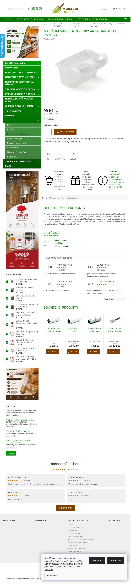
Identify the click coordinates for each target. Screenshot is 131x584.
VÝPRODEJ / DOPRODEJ (18, 161)
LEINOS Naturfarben (15, 63)
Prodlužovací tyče (14, 139)
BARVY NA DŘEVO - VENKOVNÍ (21, 72)
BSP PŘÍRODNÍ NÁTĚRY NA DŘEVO (19, 83)
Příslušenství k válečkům (17, 134)
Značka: (49, 39)
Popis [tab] (44, 198)
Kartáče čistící (13, 148)
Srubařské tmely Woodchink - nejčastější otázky (18, 441)
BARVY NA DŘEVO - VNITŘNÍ (20, 77)
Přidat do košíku (67, 131)
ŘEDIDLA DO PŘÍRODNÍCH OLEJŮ (19, 100)
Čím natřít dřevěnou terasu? (18, 431)
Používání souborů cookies (78, 542)
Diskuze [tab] (52, 198)
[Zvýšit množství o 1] (52, 130)
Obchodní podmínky (75, 536)
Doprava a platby (74, 533)
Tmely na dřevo (13, 111)
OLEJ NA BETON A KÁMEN (19, 106)
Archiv (11, 453)
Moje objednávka (74, 551)
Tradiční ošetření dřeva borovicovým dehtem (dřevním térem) (21, 421)
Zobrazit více (65, 508)
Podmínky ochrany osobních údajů (81, 539)
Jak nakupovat (73, 530)
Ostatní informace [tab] (74, 198)
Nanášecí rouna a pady (17, 143)
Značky (8, 166)
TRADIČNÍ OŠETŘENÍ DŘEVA (20, 89)
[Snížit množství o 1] (52, 133)
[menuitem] (8, 19)
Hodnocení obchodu (65, 463)
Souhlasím (116, 560)
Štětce (10, 125)
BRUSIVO (10, 115)
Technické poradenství (76, 548)
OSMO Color (11, 68)
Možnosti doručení (51, 125)
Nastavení (52, 576)
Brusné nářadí (13, 157)
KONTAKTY (72, 545)
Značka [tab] (61, 198)
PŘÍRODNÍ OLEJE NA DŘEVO (20, 94)
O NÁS (70, 524)
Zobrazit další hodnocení (113, 299)
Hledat (29, 8)
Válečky (10, 130)
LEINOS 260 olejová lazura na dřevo (21, 411)
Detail (54, 351)
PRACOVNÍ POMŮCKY (16, 120)
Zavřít (56, 149)
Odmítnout (97, 560)
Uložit (49, 149)
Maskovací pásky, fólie (16, 152)
